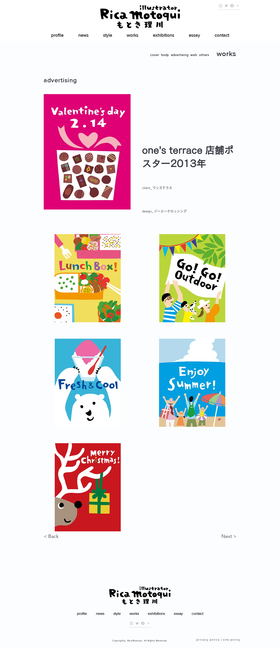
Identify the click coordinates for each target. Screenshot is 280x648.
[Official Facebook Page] (232, 5)
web (193, 55)
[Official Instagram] (220, 5)
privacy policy (208, 639)
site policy (231, 639)
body (165, 55)
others (204, 55)
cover (154, 55)
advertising (180, 55)
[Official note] (237, 5)
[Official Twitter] (226, 5)
